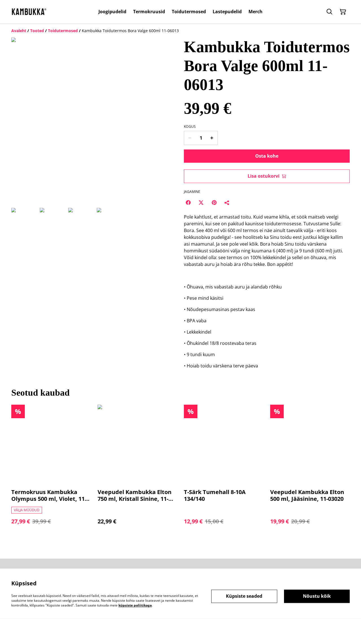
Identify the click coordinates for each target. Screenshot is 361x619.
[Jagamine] (227, 202)
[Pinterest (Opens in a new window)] (214, 202)
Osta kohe (266, 156)
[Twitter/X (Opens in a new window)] (201, 202)
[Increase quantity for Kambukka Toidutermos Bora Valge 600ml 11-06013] (212, 138)
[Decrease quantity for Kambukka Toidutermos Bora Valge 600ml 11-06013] (189, 138)
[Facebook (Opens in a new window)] (188, 202)
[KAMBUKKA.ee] (29, 12)
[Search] (329, 12)
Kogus (190, 127)
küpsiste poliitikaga (135, 605)
